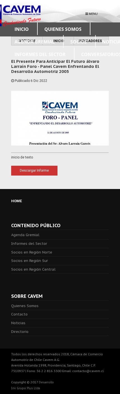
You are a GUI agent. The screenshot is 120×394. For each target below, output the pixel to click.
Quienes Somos (25, 305)
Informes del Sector (29, 243)
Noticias (18, 323)
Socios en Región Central (33, 269)
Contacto (19, 314)
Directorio (19, 331)
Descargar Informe (34, 170)
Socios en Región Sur (29, 260)
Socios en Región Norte (31, 252)
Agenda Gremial (25, 234)
